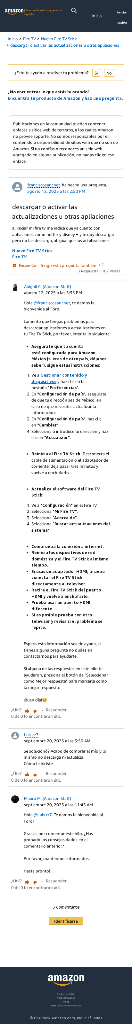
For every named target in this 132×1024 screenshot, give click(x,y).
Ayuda (66, 1002)
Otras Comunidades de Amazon (66, 1005)
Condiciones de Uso (66, 994)
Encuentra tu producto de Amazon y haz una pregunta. (65, 98)
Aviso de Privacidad (66, 998)
